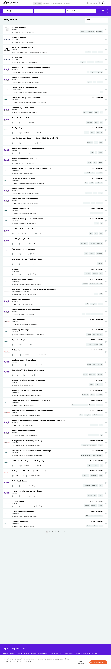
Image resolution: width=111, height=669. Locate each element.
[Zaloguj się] (102, 3)
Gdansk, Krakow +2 (18, 82)
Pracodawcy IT (47, 3)
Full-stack (33, 653)
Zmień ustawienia (81, 662)
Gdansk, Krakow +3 (18, 72)
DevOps (19, 653)
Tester (66, 653)
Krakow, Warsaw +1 (18, 233)
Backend (5, 653)
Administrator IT (43, 653)
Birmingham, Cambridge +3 (20, 52)
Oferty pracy (37, 3)
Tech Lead (94, 653)
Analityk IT (12, 653)
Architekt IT (78, 653)
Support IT (86, 653)
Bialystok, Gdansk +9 (18, 415)
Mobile (71, 653)
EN (107, 3)
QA (61, 653)
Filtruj (104, 11)
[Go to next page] (67, 532)
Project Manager (54, 653)
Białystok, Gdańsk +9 (18, 445)
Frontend (26, 653)
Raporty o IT (67, 3)
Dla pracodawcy (92, 3)
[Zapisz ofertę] (106, 29)
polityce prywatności (25, 661)
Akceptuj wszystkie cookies (98, 662)
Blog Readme (57, 3)
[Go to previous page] (43, 532)
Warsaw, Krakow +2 (18, 92)
